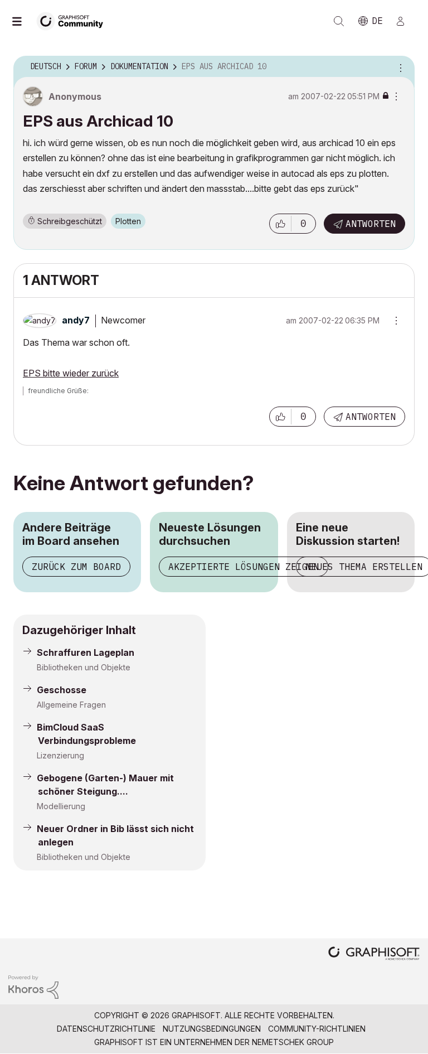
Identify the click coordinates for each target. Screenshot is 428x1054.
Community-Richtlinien (317, 1028)
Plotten (128, 221)
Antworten (371, 223)
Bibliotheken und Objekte (83, 667)
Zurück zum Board (76, 566)
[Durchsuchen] (22, 21)
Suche (338, 21)
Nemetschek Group (293, 1042)
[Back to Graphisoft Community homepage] (73, 20)
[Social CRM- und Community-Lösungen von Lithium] (33, 986)
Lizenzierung (60, 755)
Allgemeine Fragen (71, 704)
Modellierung (61, 806)
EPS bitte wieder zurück (71, 373)
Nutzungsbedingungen (212, 1028)
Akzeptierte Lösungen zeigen (243, 566)
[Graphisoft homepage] (374, 954)
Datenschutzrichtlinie (106, 1028)
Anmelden (405, 21)
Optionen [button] (399, 67)
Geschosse (61, 689)
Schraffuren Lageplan (85, 652)
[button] (280, 223)
